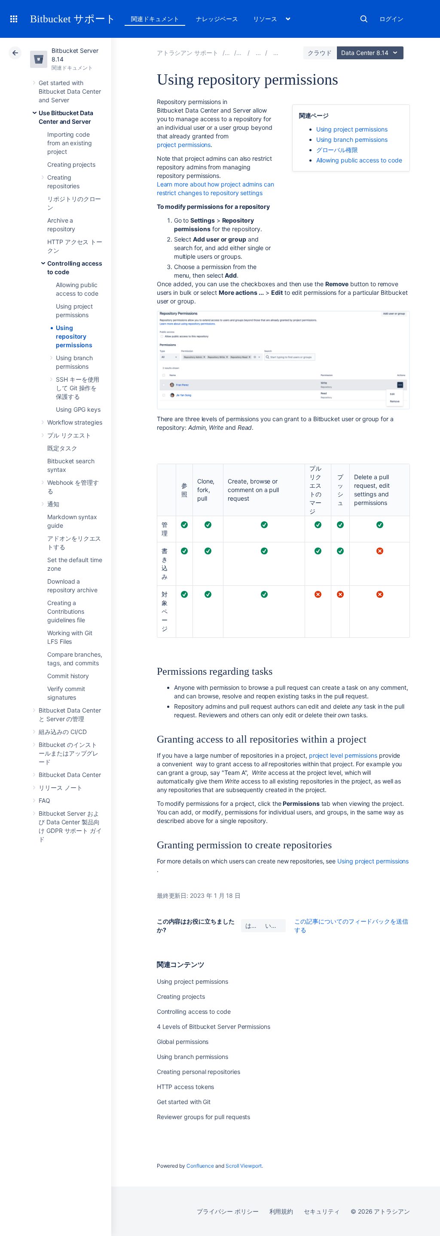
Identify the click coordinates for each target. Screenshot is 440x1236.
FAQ (44, 800)
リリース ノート (60, 787)
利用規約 (281, 1211)
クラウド (320, 52)
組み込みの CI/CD (63, 731)
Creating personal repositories (198, 1071)
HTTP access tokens (185, 1086)
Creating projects (71, 164)
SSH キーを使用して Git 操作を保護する (77, 388)
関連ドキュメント (155, 18)
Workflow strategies (74, 422)
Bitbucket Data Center (70, 774)
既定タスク (62, 448)
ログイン (391, 18)
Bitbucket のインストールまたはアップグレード (68, 753)
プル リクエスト (69, 435)
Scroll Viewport (244, 1166)
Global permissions (183, 1041)
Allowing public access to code (359, 160)
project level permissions (343, 755)
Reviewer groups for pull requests (204, 1116)
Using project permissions (352, 129)
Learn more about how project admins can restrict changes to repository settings (215, 188)
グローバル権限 (337, 149)
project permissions (184, 144)
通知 (53, 504)
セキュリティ (322, 1211)
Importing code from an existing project (69, 143)
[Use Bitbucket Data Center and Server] (258, 52)
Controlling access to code (194, 1011)
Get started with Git (184, 1101)
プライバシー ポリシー (227, 1211)
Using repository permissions (74, 336)
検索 (364, 19)
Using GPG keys (78, 409)
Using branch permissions (352, 139)
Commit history (68, 675)
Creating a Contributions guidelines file (66, 611)
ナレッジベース (217, 18)
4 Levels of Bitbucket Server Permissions (213, 1026)
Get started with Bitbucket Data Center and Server (70, 91)
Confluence (200, 1166)
